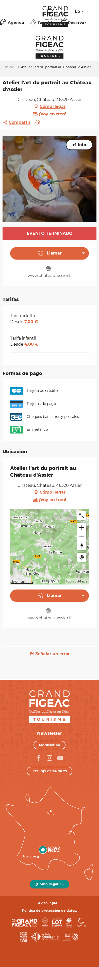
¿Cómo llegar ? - (49, 884)
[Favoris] (50, 11)
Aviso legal (47, 903)
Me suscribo (49, 745)
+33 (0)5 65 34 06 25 (49, 771)
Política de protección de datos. (49, 910)
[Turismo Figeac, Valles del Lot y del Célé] (55, 20)
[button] (63, 11)
